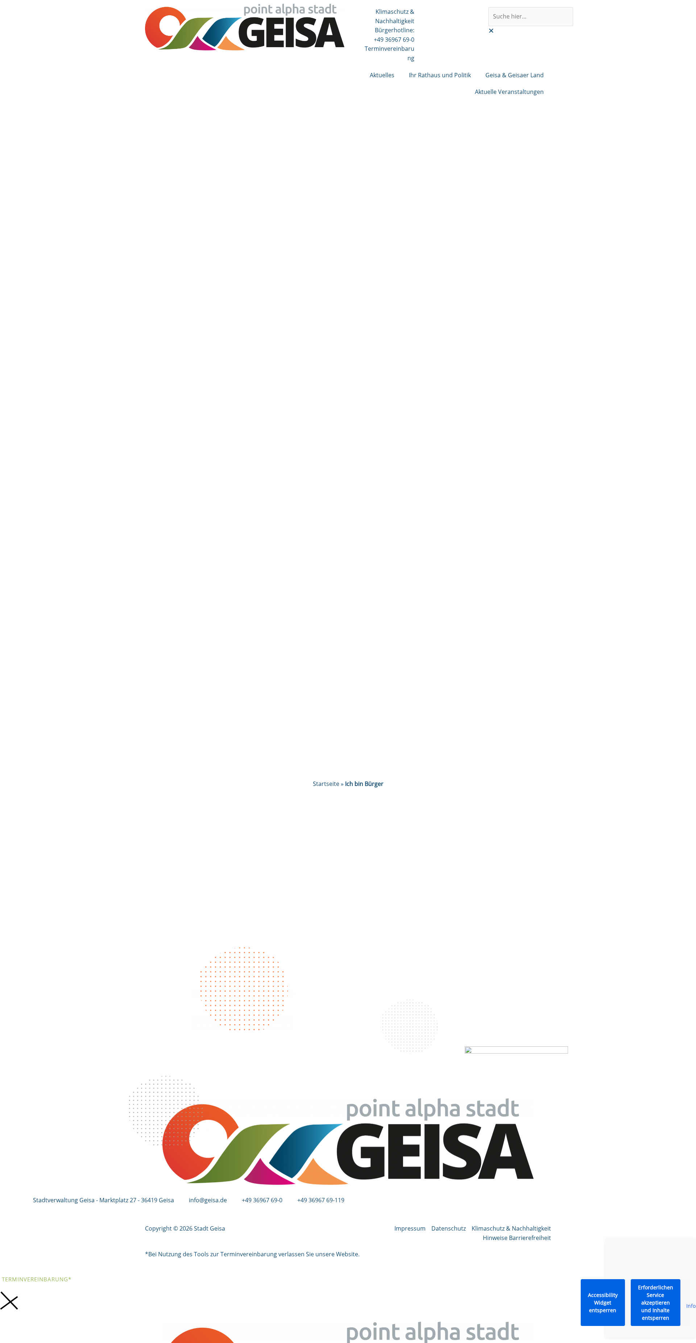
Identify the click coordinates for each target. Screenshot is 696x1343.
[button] (517, 31)
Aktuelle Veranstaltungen (509, 92)
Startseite (326, 784)
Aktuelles (382, 75)
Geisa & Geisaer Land (514, 75)
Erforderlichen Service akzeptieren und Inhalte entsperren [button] (655, 1302)
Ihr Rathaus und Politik (440, 75)
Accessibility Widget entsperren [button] (603, 1302)
